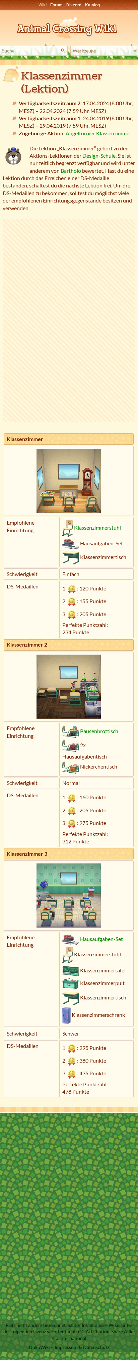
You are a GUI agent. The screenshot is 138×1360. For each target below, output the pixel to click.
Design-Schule (99, 155)
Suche (64, 50)
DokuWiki (39, 1347)
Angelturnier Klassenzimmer (98, 133)
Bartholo (71, 170)
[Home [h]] (69, 26)
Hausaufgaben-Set (101, 939)
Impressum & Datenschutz (82, 1347)
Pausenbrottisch (99, 731)
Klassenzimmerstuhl (97, 527)
